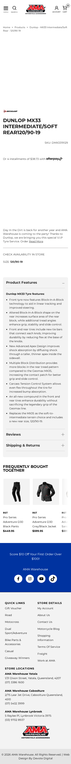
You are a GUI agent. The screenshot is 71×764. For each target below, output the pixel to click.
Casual (9, 651)
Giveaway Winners (17, 658)
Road (8, 615)
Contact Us (44, 622)
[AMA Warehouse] (35, 9)
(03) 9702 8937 (14, 720)
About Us (43, 615)
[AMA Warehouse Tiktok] (53, 579)
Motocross (12, 622)
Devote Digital (43, 758)
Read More (36, 241)
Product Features (21, 282)
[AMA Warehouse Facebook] (18, 579)
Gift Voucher (13, 608)
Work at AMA (46, 660)
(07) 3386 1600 (14, 682)
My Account (45, 608)
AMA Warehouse (23, 754)
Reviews (13, 434)
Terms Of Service (48, 646)
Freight (42, 653)
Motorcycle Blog (48, 629)
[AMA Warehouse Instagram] (30, 579)
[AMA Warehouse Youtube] (41, 579)
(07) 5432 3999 (14, 703)
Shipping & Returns (23, 445)
